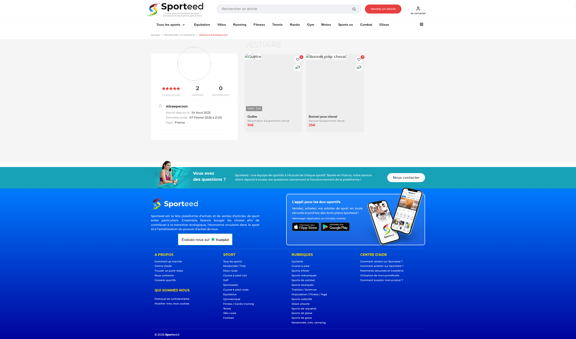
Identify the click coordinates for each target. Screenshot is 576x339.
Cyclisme (297, 261)
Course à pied (300, 266)
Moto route (230, 271)
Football (228, 318)
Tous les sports (168, 24)
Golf (225, 280)
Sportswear (230, 285)
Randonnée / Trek (234, 266)
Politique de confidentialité (172, 299)
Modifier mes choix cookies (172, 303)
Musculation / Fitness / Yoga (309, 294)
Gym (310, 24)
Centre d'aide (163, 266)
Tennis (277, 24)
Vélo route (229, 313)
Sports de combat (303, 280)
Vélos (221, 24)
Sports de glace (302, 318)
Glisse (384, 24)
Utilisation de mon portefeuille (379, 275)
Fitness (259, 24)
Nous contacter (406, 177)
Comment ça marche (168, 261)
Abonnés (197, 95)
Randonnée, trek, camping (309, 322)
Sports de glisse (302, 313)
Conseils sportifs (165, 280)
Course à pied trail (235, 275)
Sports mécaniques (304, 275)
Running (239, 24)
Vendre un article (383, 9)
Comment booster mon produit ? (381, 280)
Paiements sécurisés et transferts (382, 271)
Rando (295, 24)
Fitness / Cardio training (238, 304)
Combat (366, 24)
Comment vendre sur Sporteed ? (381, 261)
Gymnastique (231, 299)
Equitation (202, 24)
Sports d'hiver (300, 271)
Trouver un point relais (169, 271)
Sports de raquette (304, 308)
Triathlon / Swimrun (304, 290)
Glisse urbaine (301, 304)
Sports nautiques (303, 285)
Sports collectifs (302, 299)
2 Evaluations (171, 95)
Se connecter (418, 13)
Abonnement (220, 95)
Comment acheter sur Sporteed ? (381, 266)
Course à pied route (236, 290)
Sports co (345, 24)
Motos (326, 24)
